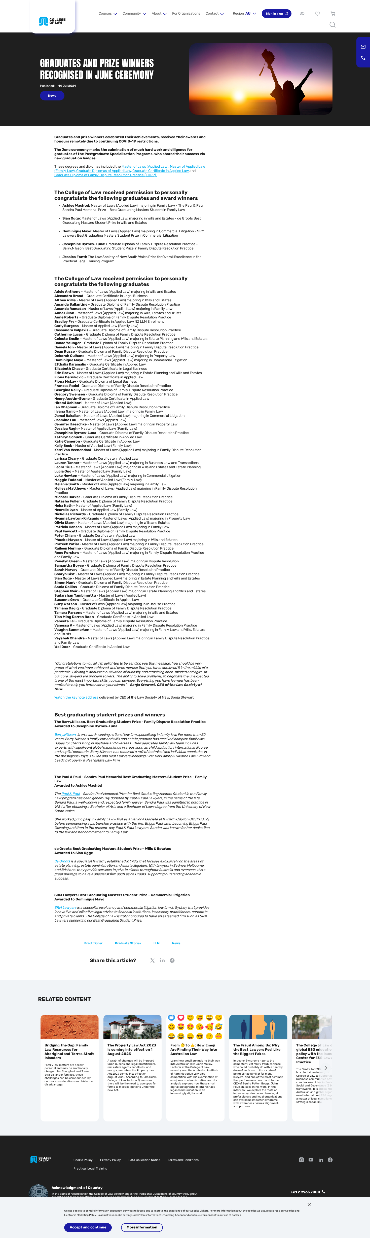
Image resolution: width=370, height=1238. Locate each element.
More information (142, 1227)
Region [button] (241, 13)
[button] (108, 13)
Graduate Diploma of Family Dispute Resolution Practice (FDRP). (105, 175)
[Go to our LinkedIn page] (320, 1160)
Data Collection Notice (144, 1160)
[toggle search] (332, 24)
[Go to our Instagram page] (301, 1160)
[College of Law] (52, 21)
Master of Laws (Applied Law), (146, 166)
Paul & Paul (70, 794)
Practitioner (93, 943)
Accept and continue (88, 1227)
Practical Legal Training (90, 1168)
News (176, 943)
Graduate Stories (128, 943)
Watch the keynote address (76, 697)
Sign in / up (274, 13)
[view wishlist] (317, 14)
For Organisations (186, 13)
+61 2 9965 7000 (305, 1192)
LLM (157, 943)
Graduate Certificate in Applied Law (160, 171)
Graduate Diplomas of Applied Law (103, 171)
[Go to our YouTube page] (311, 1160)
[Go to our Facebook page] (330, 1160)
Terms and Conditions (183, 1160)
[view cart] (333, 14)
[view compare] (302, 14)
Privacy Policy (110, 1160)
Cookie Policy (83, 1160)
